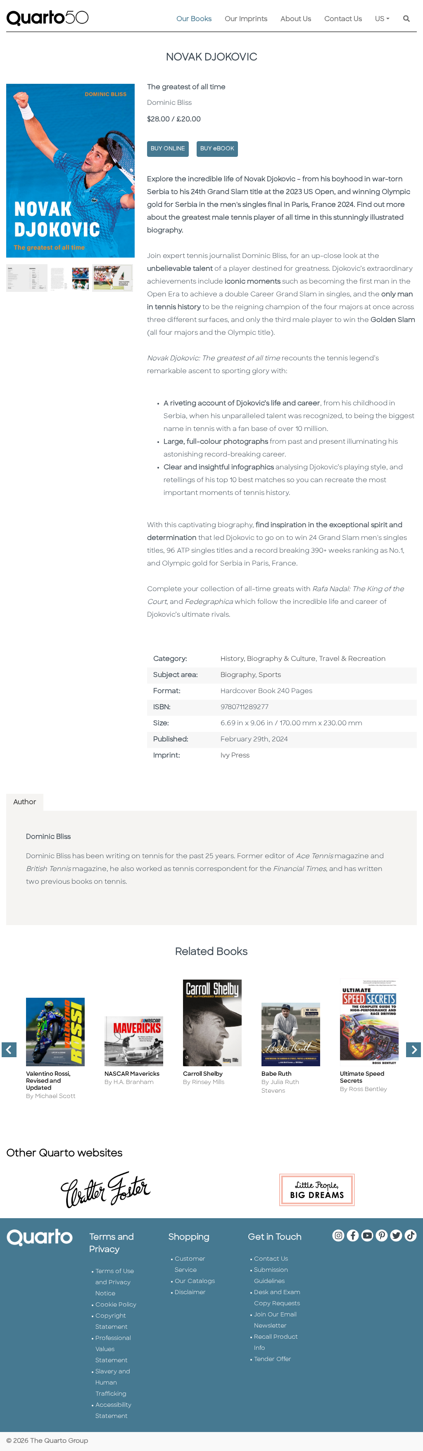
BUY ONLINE (168, 148)
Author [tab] (24, 802)
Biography (238, 675)
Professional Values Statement (113, 1349)
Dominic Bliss (48, 837)
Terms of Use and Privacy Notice (114, 1283)
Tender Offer (272, 1359)
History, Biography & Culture (268, 659)
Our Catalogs (195, 1281)
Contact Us (343, 19)
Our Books (194, 19)
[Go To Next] (410, 1053)
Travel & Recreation (352, 659)
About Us (295, 19)
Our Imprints (246, 19)
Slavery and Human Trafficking (112, 1383)
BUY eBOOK (217, 148)
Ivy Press (235, 756)
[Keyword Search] (406, 19)
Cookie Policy (115, 1305)
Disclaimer (190, 1293)
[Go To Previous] (6, 1053)
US (380, 19)
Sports (270, 675)
